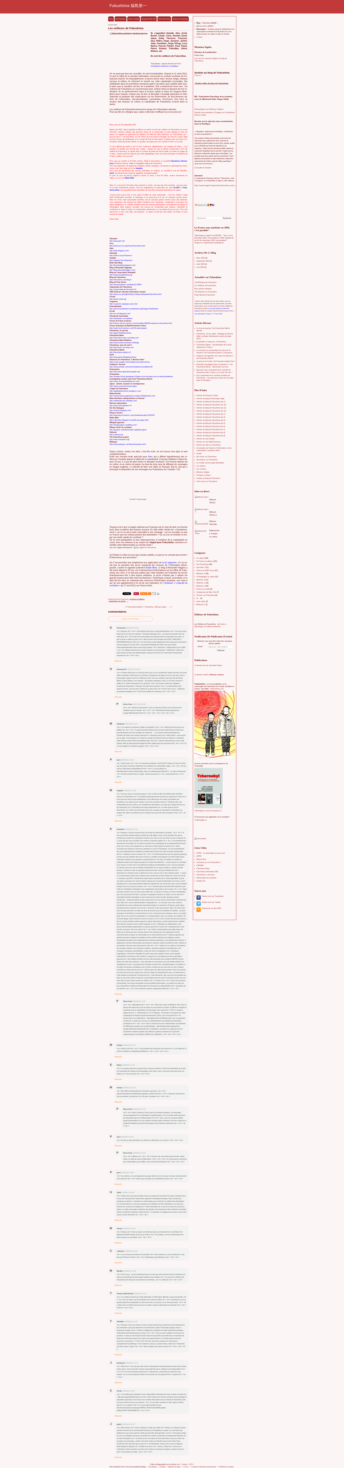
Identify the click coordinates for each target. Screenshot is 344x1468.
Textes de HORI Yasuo (205, 570)
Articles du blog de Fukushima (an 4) (210, 420)
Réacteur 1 (200, 583)
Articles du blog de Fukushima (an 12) (211, 411)
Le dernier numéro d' (209, 675)
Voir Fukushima (120, 19)
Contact (199, 37)
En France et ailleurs (137, 599)
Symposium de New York (206, 592)
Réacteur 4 (200, 580)
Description (201, 29)
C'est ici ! (198, 75)
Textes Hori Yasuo (164, 19)
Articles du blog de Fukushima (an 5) (210, 423)
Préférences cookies (226, 1467)
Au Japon (200, 558)
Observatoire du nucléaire (206, 878)
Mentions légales (203, 472)
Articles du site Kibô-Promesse (208, 442)
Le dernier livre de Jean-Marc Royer (208, 665)
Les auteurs (201, 466)
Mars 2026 (200, 258)
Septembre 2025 (203, 261)
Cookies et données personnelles (203, 1467)
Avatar (199, 453)
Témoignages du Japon (205, 577)
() (208, 314)
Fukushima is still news (205, 875)
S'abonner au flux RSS (211, 908)
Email (200, 647)
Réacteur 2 (200, 586)
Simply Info (200, 881)
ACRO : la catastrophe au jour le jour (210, 853)
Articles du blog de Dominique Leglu (210, 399)
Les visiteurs (201, 469)
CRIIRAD (200, 865)
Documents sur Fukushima (206, 460)
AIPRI (198, 856)
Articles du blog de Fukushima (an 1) (210, 402)
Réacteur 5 (200, 604)
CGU (191, 1464)
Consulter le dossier (202, 168)
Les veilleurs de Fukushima (125, 28)
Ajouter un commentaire (130, 619)
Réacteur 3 (200, 574)
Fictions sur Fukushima (180, 19)
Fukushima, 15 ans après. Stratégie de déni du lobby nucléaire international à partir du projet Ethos (214, 336)
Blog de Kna (201, 859)
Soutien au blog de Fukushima (208, 478)
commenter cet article (117, 601)
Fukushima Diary (203, 868)
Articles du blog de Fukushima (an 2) (210, 414)
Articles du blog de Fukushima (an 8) (210, 433)
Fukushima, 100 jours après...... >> (158, 607)
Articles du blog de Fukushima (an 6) (210, 426)
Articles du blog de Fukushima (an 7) (210, 429)
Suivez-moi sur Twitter (211, 902)
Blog (198, 23)
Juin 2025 (200, 267)
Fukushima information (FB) (207, 872)
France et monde (133, 19)
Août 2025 (200, 264)
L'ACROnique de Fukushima (205, 282)
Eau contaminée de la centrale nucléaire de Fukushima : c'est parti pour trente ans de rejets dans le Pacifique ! (215, 377)
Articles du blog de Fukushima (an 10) (211, 405)
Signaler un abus (174, 1467)
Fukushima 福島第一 (128, 5)
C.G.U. (186, 1467)
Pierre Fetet (125, 1467)
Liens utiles (200, 601)
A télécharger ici (200, 820)
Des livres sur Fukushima (206, 457)
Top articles (152, 1467)
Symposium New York (148, 19)
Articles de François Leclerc (207, 395)
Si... (198, 598)
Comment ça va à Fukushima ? (208, 862)
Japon (111, 19)
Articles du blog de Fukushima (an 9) (210, 436)
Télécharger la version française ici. (208, 811)
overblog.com (174, 1464)
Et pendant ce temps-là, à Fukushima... (211, 342)
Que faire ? (200, 567)
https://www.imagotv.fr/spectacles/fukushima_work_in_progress (219, 185)
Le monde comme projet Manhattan (210, 463)
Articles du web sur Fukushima (208, 445)
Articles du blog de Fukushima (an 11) (211, 408)
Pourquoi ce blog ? (203, 475)
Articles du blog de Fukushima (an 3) (210, 417)
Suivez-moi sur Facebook (212, 896)
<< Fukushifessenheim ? (134, 607)
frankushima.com (217, 689)
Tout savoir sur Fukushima (206, 481)
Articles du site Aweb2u (205, 439)
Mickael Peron (175, 64)
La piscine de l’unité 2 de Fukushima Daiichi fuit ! (215, 361)
